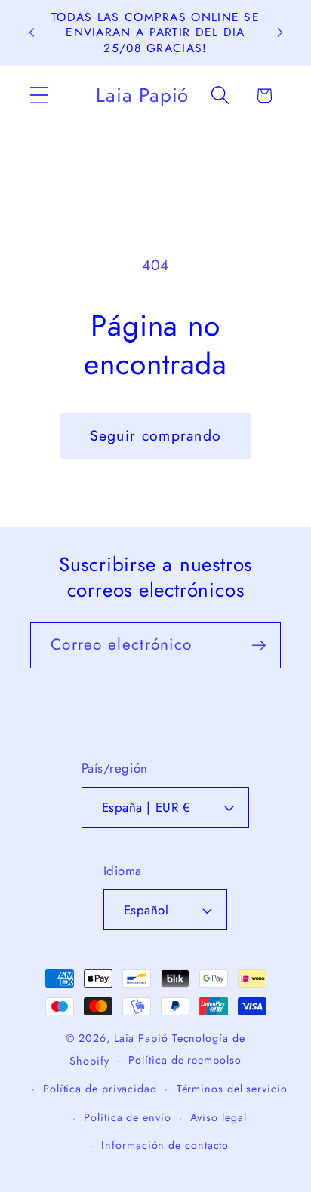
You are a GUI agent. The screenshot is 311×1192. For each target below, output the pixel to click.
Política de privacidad (100, 1088)
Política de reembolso (184, 1060)
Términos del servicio (232, 1088)
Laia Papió (141, 1038)
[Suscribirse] (258, 645)
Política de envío (127, 1117)
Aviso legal (218, 1117)
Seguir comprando (156, 435)
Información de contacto (165, 1145)
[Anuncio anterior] (31, 32)
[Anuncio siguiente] (280, 32)
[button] (38, 95)
